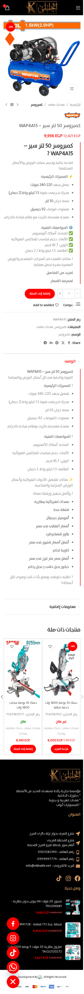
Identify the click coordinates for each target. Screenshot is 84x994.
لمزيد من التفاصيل (59, 273)
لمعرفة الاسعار (61, 281)
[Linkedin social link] (51, 343)
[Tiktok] (59, 878)
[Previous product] (17, 105)
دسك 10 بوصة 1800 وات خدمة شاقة (61, 705)
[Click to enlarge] (71, 88)
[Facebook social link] (69, 343)
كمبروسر (36, 104)
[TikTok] (13, 952)
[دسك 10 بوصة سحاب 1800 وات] (23, 669)
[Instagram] (68, 878)
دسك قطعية (52, 728)
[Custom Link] (13, 923)
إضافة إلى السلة (39, 293)
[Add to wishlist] (50, 646)
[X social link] (63, 343)
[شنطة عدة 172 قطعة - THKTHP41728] (72, 930)
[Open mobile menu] (78, 7)
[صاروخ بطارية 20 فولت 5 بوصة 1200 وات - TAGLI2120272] (72, 952)
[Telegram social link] (45, 343)
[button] (23, 749)
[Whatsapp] (13, 967)
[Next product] (6, 105)
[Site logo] (42, 7)
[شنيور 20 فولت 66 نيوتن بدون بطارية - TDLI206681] (72, 907)
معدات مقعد (56, 104)
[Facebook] (77, 878)
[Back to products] (12, 105)
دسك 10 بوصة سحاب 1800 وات (23, 705)
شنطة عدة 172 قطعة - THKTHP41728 (36, 924)
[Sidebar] (78, 304)
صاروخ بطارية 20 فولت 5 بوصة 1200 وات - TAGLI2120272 (34, 949)
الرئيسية (75, 104)
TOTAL (61, 734)
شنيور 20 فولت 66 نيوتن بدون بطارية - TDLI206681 (36, 903)
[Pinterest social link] (57, 343)
